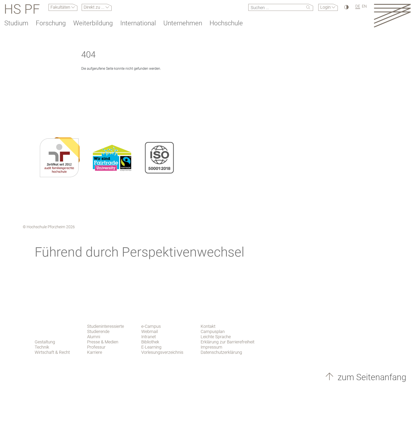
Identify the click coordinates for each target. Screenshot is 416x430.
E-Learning (151, 347)
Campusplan (213, 331)
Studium (16, 23)
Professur (96, 347)
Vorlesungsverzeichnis (162, 352)
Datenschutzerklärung (221, 352)
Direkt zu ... (95, 7)
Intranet (148, 336)
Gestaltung (45, 341)
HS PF (22, 9)
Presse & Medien (102, 341)
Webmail (149, 331)
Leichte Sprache (216, 336)
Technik (42, 347)
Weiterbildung (93, 23)
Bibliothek (150, 341)
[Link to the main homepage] (392, 15)
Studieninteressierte (105, 326)
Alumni (93, 336)
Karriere (94, 352)
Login (326, 7)
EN (364, 6)
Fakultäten (60, 7)
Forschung (51, 23)
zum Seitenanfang (370, 377)
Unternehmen (182, 23)
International (138, 23)
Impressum (211, 347)
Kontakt (208, 326)
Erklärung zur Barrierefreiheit (227, 341)
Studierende (98, 331)
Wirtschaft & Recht (52, 352)
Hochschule (226, 23)
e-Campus (151, 326)
